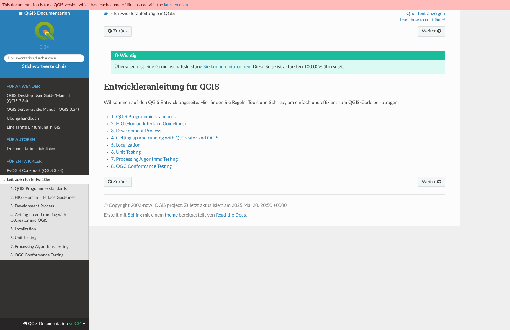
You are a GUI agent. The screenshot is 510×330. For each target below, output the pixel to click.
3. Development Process (32, 206)
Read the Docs (231, 215)
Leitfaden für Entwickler (28, 179)
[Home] (106, 13)
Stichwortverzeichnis (44, 66)
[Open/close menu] (3, 179)
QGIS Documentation (46, 13)
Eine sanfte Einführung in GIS (33, 127)
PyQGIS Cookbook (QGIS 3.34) (35, 170)
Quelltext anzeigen (425, 13)
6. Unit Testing (23, 237)
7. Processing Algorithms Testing (39, 246)
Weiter (429, 31)
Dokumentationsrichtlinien (31, 149)
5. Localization (23, 229)
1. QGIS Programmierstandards (38, 188)
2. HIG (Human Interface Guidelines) (43, 197)
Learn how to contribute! (422, 20)
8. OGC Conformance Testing (36, 255)
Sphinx (135, 215)
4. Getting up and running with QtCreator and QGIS (38, 217)
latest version (176, 5)
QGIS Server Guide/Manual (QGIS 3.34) (43, 109)
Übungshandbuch (23, 118)
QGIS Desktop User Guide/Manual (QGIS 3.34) (38, 98)
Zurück (120, 31)
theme (171, 215)
